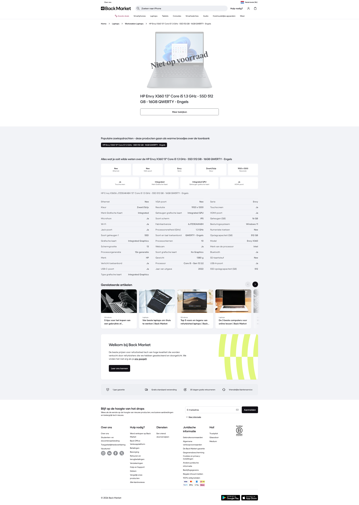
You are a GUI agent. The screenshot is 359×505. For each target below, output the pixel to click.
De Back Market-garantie (194, 448)
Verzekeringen (136, 463)
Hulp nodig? (236, 8)
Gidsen (133, 471)
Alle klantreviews (137, 482)
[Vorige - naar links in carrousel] (248, 284)
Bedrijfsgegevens (191, 470)
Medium (213, 441)
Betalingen (134, 448)
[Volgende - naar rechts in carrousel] (255, 284)
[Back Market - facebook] (115, 453)
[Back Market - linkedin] (109, 453)
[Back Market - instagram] (103, 453)
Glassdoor (214, 437)
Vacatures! (105, 448)
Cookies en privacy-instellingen (191, 457)
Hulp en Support (137, 467)
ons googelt (140, 358)
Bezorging (134, 452)
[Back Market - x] (121, 453)
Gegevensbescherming (193, 452)
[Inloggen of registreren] (248, 8)
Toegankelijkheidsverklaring (113, 444)
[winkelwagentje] (255, 8)
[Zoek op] (138, 8)
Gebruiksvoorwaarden (193, 437)
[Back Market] (116, 8)
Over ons (105, 433)
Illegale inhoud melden (193, 474)
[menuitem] (140, 16)
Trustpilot (214, 433)
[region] (179, 309)
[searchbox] (183, 8)
